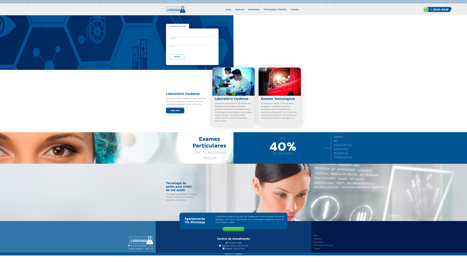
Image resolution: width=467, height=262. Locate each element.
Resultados (254, 9)
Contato (295, 9)
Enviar (177, 57)
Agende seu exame (235, 229)
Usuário (173, 38)
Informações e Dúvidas (275, 9)
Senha (172, 46)
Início (228, 9)
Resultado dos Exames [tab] (178, 26)
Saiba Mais (175, 110)
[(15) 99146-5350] (437, 9)
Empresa (239, 9)
